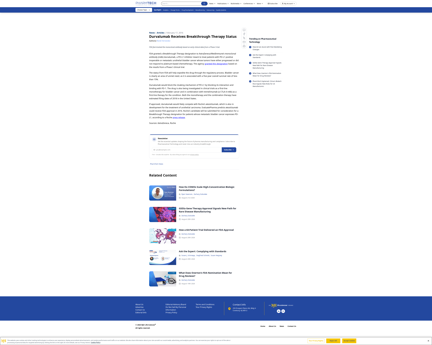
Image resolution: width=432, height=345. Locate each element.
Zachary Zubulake (200, 194)
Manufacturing (200, 10)
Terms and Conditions (205, 304)
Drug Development (188, 10)
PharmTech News (156, 164)
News (282, 326)
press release (179, 117)
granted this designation (216, 63)
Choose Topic (142, 10)
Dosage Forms (175, 10)
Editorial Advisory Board (176, 304)
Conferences (248, 3)
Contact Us (140, 310)
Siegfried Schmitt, (203, 255)
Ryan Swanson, (187, 194)
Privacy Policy (171, 312)
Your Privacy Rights (204, 307)
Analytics (166, 10)
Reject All (333, 341)
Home (262, 326)
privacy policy (194, 155)
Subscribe (228, 150)
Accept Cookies (349, 341)
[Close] (428, 340)
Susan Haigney (216, 255)
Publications (222, 3)
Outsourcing (210, 10)
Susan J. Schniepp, (188, 255)
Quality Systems (221, 10)
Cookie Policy (95, 343)
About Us (139, 304)
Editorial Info (140, 312)
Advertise (139, 307)
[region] (216, 341)
